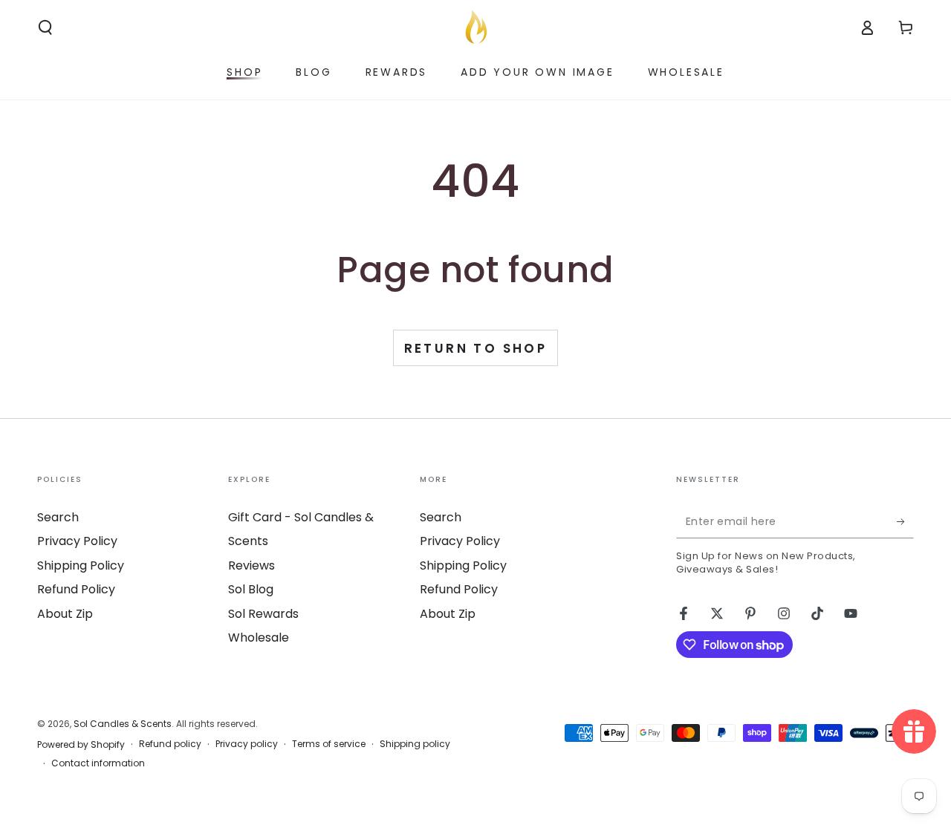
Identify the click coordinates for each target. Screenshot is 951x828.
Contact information (98, 763)
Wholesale (258, 637)
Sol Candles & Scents (123, 723)
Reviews (251, 565)
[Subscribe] (905, 521)
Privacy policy (246, 744)
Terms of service (329, 744)
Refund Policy (76, 589)
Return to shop (476, 348)
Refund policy (170, 744)
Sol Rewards (263, 613)
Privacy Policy (77, 541)
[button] (45, 27)
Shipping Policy (80, 565)
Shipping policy (415, 744)
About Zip (65, 613)
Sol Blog (250, 589)
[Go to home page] (475, 27)
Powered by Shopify (81, 745)
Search (58, 517)
